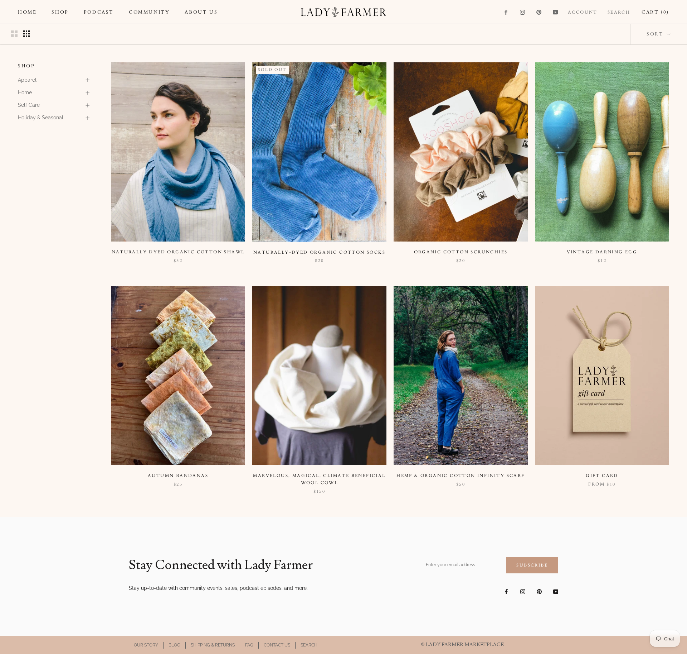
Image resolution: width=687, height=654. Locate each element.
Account (583, 12)
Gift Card (602, 475)
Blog (174, 645)
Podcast (99, 12)
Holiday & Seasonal (40, 117)
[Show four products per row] (26, 33)
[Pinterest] (538, 12)
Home (27, 12)
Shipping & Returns (213, 645)
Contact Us (277, 645)
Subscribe (532, 565)
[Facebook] (505, 12)
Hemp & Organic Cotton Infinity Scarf (460, 475)
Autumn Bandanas (178, 475)
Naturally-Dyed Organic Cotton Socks (319, 252)
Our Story (146, 645)
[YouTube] (555, 12)
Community (149, 12)
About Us (201, 12)
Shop (60, 12)
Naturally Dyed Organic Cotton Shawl (178, 252)
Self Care (29, 105)
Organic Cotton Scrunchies (461, 252)
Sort (656, 34)
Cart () (655, 12)
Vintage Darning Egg (602, 252)
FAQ (249, 645)
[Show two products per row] (14, 33)
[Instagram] (522, 12)
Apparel (27, 80)
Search (619, 12)
